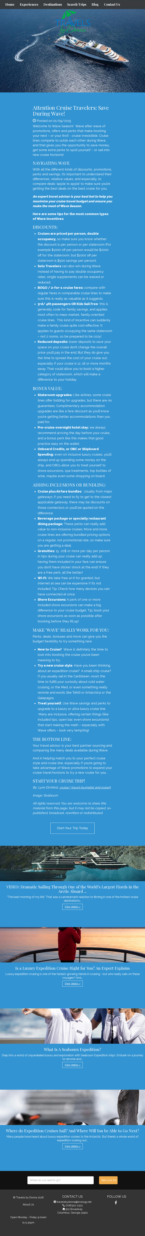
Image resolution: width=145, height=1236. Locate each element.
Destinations (53, 4)
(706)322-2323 (74, 1205)
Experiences (29, 4)
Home (9, 4)
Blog (95, 4)
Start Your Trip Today (72, 828)
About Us (28, 1204)
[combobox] (60, 1180)
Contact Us (112, 4)
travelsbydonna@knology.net (74, 1201)
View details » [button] (72, 906)
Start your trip (109, 1180)
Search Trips (76, 4)
